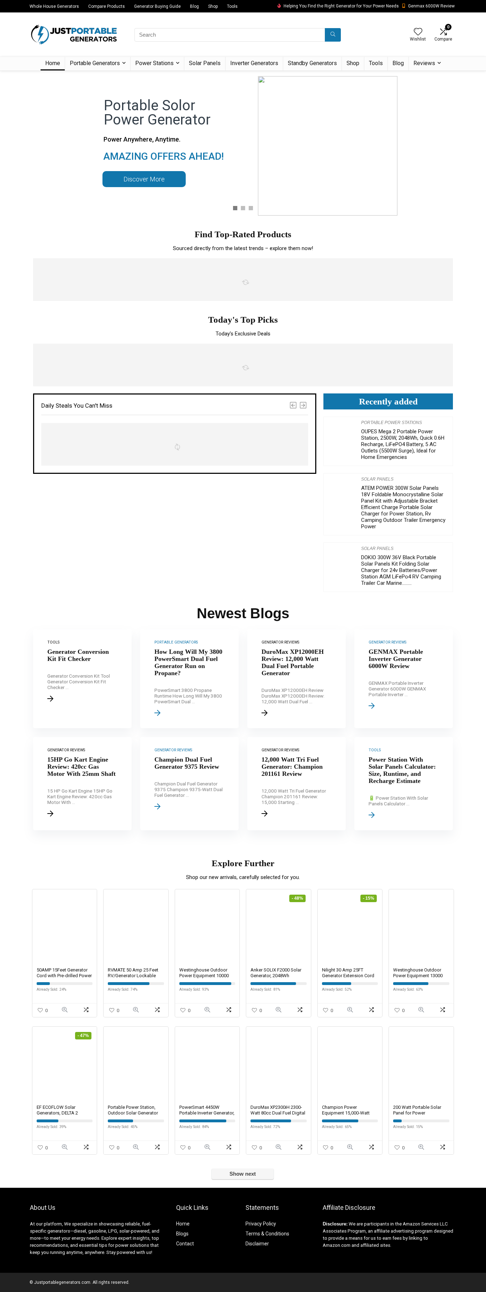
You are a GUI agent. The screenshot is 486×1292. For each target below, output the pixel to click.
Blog (194, 6)
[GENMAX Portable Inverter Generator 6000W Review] (403, 678)
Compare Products (106, 6)
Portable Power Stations (391, 422)
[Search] (333, 35)
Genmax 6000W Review (431, 6)
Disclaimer (257, 1243)
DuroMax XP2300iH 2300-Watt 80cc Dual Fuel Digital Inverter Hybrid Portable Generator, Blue (277, 1116)
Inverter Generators (254, 63)
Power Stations (154, 63)
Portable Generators (95, 63)
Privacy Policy (260, 1224)
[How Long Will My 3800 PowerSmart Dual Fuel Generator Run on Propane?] (189, 678)
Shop (213, 6)
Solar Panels (205, 63)
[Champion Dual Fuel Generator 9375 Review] (189, 783)
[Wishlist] (418, 32)
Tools (232, 6)
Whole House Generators (54, 6)
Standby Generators (312, 63)
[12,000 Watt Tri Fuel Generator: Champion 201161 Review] (296, 783)
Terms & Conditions (267, 1234)
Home (52, 63)
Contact (185, 1243)
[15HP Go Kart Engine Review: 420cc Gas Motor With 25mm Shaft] (82, 783)
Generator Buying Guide (157, 6)
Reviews (424, 63)
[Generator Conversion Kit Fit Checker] (82, 678)
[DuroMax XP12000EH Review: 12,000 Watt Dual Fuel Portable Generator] (296, 678)
